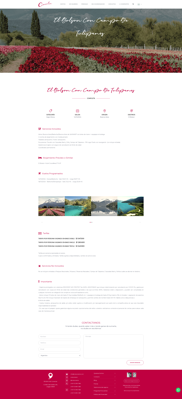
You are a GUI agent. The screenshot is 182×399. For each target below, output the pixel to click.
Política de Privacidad (100, 394)
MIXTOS (62, 4)
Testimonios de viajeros (101, 387)
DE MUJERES (73, 4)
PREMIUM (84, 4)
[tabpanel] (51, 206)
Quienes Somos (99, 373)
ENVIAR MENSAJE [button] (135, 362)
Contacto (97, 377)
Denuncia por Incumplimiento (131, 390)
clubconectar (74, 377)
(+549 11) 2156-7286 (76, 383)
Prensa (96, 384)
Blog (95, 380)
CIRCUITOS (112, 4)
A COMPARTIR (124, 4)
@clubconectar (75, 380)
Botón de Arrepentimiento (131, 381)
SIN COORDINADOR (98, 4)
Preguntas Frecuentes (100, 391)
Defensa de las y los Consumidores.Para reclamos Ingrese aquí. (131, 386)
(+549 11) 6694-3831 (76, 386)
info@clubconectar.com (77, 374)
